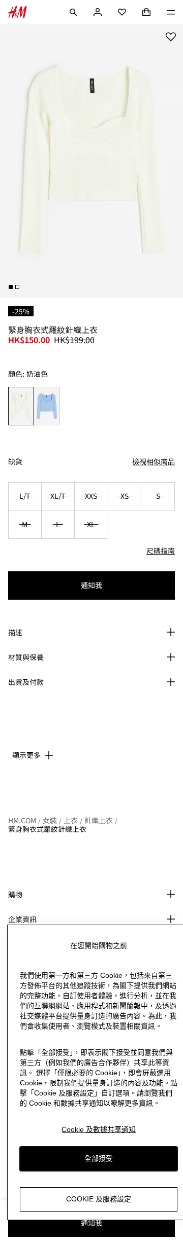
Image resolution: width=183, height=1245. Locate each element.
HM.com (22, 820)
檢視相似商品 (153, 461)
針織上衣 (98, 820)
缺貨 (15, 461)
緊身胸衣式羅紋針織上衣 (47, 829)
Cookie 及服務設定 (98, 1199)
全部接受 (98, 1158)
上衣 (71, 820)
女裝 (50, 820)
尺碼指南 (160, 550)
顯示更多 (26, 755)
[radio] (21, 406)
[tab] (10, 286)
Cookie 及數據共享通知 (99, 1129)
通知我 (91, 585)
